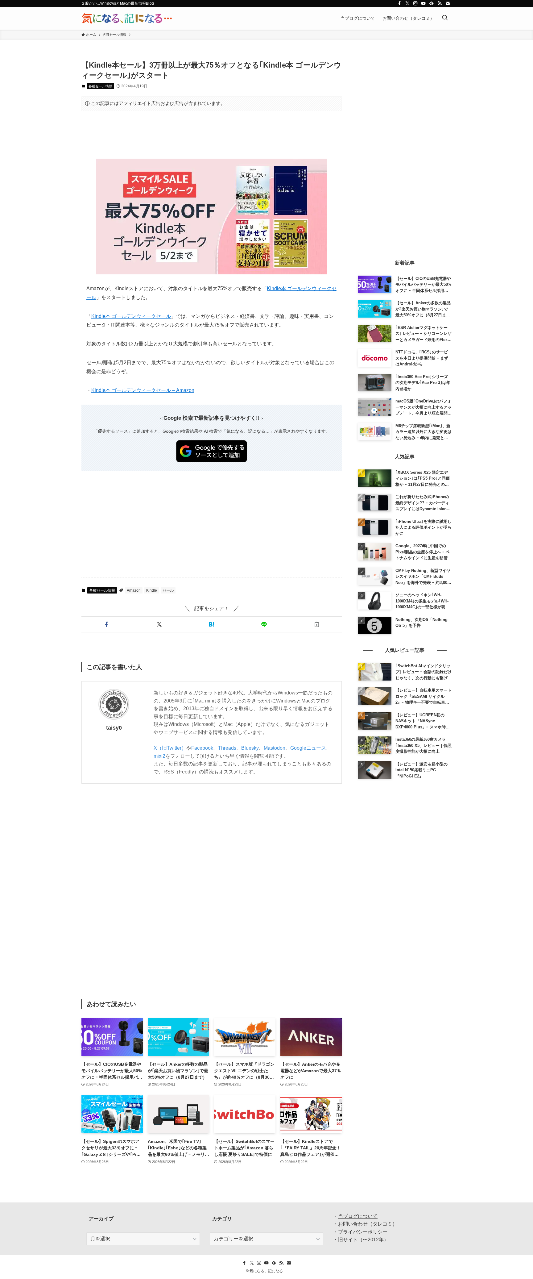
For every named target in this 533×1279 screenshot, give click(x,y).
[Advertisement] (211, 135)
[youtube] (423, 3)
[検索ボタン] (445, 18)
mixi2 (159, 756)
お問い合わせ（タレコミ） (367, 1224)
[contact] (448, 3)
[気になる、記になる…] (126, 18)
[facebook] (399, 3)
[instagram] (415, 3)
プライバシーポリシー (362, 1232)
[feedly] (432, 3)
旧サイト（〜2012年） (363, 1239)
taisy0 (114, 728)
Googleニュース (308, 748)
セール (168, 590)
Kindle (151, 590)
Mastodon (274, 748)
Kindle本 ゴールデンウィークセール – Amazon (142, 390)
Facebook (202, 748)
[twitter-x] (407, 3)
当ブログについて (358, 1216)
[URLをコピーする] (317, 624)
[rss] (440, 3)
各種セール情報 (100, 86)
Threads (227, 748)
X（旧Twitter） (170, 748)
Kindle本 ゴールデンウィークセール (131, 316)
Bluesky (250, 748)
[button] (106, 624)
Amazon (134, 590)
